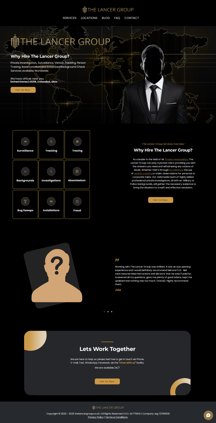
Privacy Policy (95, 417)
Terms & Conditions (116, 417)
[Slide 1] (104, 311)
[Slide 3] (111, 311)
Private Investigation (24, 63)
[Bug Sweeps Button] (25, 144)
